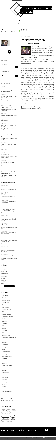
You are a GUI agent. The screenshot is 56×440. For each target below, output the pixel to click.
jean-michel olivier (5, 418)
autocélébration (7, 309)
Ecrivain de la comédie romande (36, 10)
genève (12, 415)
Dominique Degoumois (6, 217)
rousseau (5, 379)
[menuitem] (21, 21)
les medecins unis (4, 255)
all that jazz (6, 298)
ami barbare (6, 295)
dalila (30, 108)
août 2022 (3, 280)
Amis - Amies (6, 300)
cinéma (13, 418)
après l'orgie (6, 307)
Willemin (3, 224)
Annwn (2, 209)
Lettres (5, 358)
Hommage (5, 344)
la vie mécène (6, 351)
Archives (27, 21)
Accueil (21, 21)
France (4, 328)
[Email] (9, 52)
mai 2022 (3, 283)
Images (5, 347)
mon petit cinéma (7, 365)
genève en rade (7, 335)
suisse (8, 410)
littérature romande (6, 413)
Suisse (4, 386)
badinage (5, 312)
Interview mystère (33, 40)
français (34, 108)
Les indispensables (7, 356)
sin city (5, 382)
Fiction (5, 326)
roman (3, 410)
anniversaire (6, 305)
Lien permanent (26, 107)
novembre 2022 (4, 275)
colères (5, 319)
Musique (5, 370)
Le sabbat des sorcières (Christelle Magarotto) (9, 172)
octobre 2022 (4, 276)
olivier (13, 410)
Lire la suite (23, 102)
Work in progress (7, 391)
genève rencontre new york (9, 337)
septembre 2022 (5, 278)
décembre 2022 (4, 273)
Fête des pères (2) (5, 154)
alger (24, 108)
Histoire (5, 342)
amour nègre (6, 302)
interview (38, 108)
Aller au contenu (5, 1)
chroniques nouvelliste (8, 316)
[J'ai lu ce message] (54, 437)
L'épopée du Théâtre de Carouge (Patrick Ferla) (8, 106)
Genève (5, 333)
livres (3, 421)
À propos (34, 21)
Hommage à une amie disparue (9, 88)
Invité (4, 349)
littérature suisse (5, 415)
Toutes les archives (9, 286)
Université (5, 389)
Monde (5, 368)
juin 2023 (3, 268)
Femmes (5, 323)
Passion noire (6, 375)
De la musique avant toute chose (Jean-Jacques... (9, 225)
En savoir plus (10, 438)
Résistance (5, 377)
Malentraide (3, 186)
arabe (27, 108)
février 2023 (4, 271)
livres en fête (6, 361)
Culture (5, 321)
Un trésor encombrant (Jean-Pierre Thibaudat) (8, 145)
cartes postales (7, 314)
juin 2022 (3, 281)
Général (5, 330)
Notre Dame (6, 372)
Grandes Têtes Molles (8, 340)
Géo (2, 201)
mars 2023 (3, 269)
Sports (4, 384)
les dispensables (7, 354)
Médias (5, 363)
